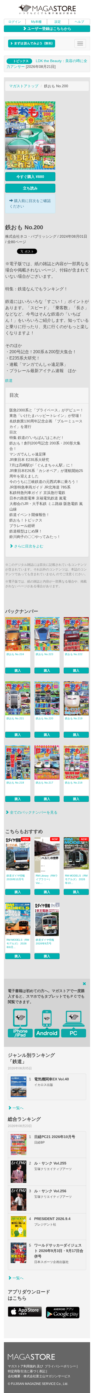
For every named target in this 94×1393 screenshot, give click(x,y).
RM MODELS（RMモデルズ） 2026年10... (76, 879)
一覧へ (17, 1108)
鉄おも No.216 (74, 782)
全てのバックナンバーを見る (33, 812)
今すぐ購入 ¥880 (30, 177)
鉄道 (9, 380)
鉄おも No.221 (15, 718)
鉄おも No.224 (15, 654)
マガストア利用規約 (22, 1366)
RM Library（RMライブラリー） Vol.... (47, 879)
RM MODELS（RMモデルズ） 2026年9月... (18, 943)
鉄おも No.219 (74, 718)
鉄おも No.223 (44, 654)
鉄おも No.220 (44, 718)
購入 (18, 670)
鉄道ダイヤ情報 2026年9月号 (45, 941)
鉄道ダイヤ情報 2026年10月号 (16, 877)
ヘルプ (79, 22)
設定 (58, 22)
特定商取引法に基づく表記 (26, 1371)
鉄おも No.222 (74, 654)
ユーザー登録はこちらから (48, 28)
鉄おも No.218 (15, 782)
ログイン (14, 22)
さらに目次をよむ (28, 546)
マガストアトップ (23, 86)
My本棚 (36, 22)
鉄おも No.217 (44, 782)
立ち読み (30, 188)
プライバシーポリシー (60, 1366)
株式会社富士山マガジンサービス (47, 1376)
